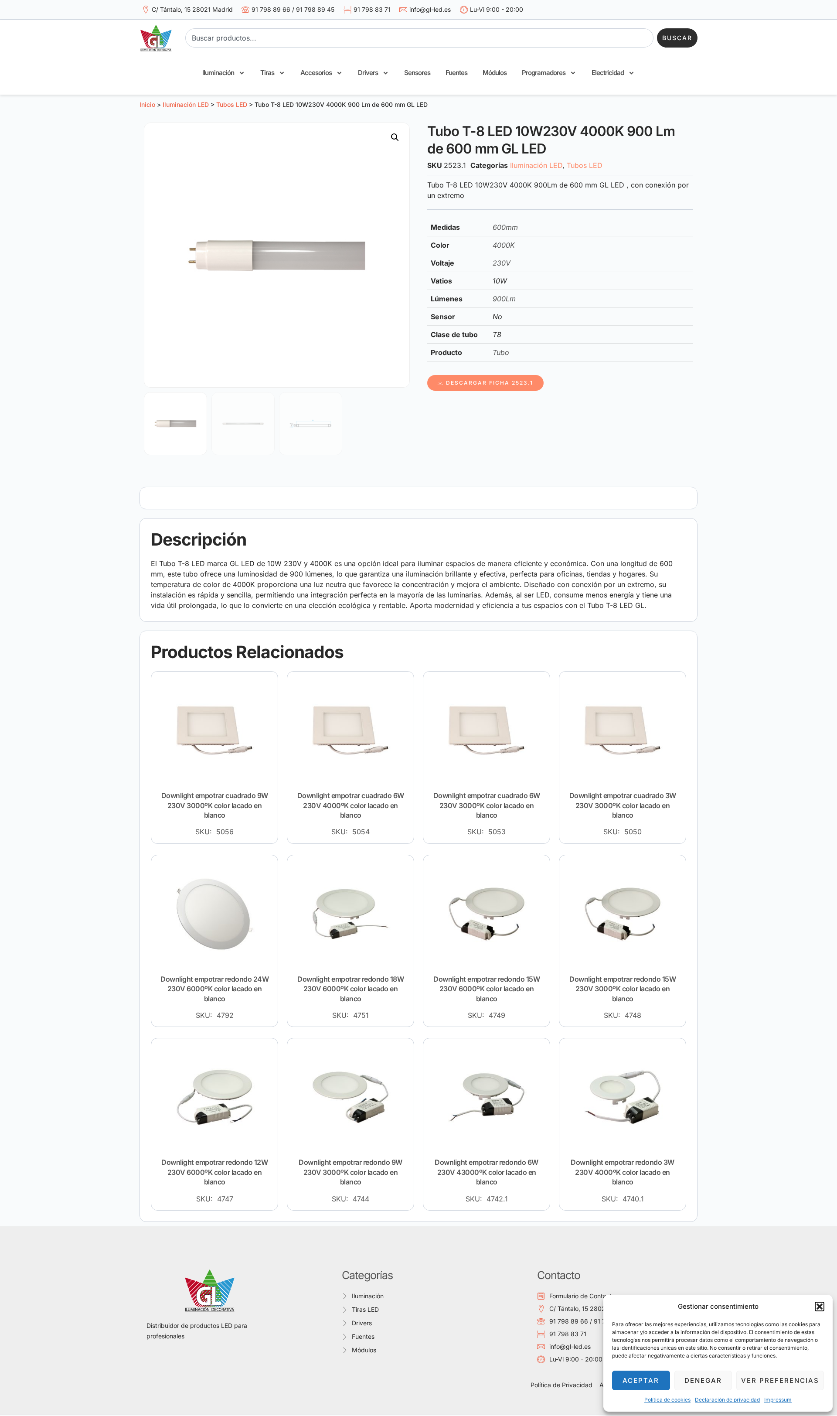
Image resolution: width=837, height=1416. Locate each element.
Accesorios (316, 72)
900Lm (504, 298)
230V (501, 263)
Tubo (501, 352)
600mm (505, 227)
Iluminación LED (186, 104)
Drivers (368, 72)
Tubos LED (231, 104)
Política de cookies (667, 1399)
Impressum (778, 1399)
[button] (819, 1306)
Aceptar (641, 1380)
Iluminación (218, 72)
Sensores (417, 72)
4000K (504, 245)
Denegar (703, 1380)
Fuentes (456, 72)
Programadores (543, 72)
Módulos (495, 72)
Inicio (147, 104)
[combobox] (419, 38)
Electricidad (608, 72)
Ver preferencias (780, 1380)
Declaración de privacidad (727, 1399)
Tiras (267, 72)
